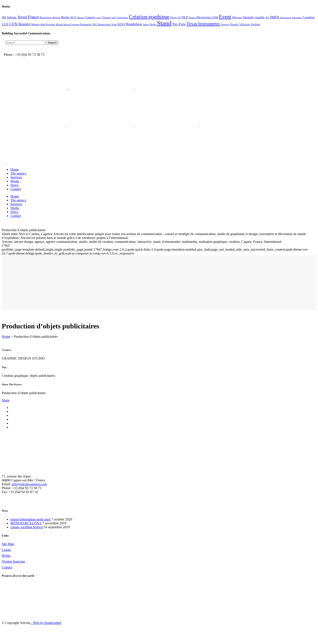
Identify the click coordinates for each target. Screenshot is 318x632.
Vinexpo (225, 24)
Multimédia (86, 24)
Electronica (204, 17)
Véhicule (244, 24)
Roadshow (134, 24)
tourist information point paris (30, 519)
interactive (297, 17)
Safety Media (149, 24)
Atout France (28, 17)
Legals (6, 550)
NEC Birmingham (102, 24)
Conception (122, 17)
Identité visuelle (254, 17)
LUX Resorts (19, 24)
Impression (285, 17)
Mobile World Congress (67, 24)
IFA (267, 17)
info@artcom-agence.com (29, 484)
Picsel (114, 24)
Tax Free (179, 24)
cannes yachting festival (26, 527)
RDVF (121, 24)
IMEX (274, 17)
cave (98, 17)
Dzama (192, 17)
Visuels (234, 24)
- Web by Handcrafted (45, 623)
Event (225, 16)
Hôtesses (237, 17)
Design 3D (175, 17)
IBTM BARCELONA (26, 523)
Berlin (65, 17)
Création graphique (149, 16)
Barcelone (46, 17)
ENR (215, 17)
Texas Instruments (203, 23)
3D (4, 17)
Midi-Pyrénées (47, 24)
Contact (7, 567)
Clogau (106, 17)
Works (6, 555)
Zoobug (255, 24)
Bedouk (56, 17)
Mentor (35, 24)
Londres (308, 17)
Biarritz (81, 17)
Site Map (8, 544)
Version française (13, 561)
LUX (5, 24)
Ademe (11, 17)
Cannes (90, 17)
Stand (164, 23)
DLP (185, 17)
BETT (73, 17)
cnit (113, 17)
